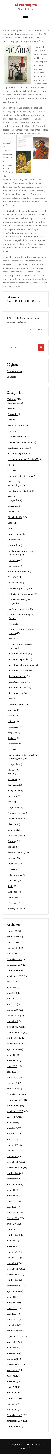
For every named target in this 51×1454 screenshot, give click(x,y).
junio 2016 (12, 1195)
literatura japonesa (18, 687)
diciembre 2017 (14, 1094)
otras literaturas (17, 704)
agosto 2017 (13, 1116)
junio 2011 (11, 1381)
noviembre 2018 (14, 1032)
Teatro (11, 470)
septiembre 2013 (15, 1285)
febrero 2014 (13, 1257)
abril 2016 (11, 1207)
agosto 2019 (13, 981)
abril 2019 (11, 1004)
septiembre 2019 (15, 976)
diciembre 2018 (14, 1026)
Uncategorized (14, 908)
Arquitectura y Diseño (19, 491)
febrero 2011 (13, 1404)
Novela (12, 623)
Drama (11, 841)
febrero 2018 (13, 1083)
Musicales (13, 880)
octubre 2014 (13, 1235)
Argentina (13, 784)
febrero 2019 (13, 1015)
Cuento (12, 618)
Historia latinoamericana (20, 442)
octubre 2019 (13, 970)
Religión (12, 732)
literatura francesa (18, 670)
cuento (12, 633)
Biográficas (13, 807)
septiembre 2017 (15, 1111)
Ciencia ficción (15, 517)
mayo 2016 (12, 1201)
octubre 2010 (13, 1426)
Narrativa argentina (18, 453)
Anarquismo (14, 402)
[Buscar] (41, 347)
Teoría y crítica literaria (20, 476)
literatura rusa (16, 693)
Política (11, 721)
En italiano (14, 565)
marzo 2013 (12, 1319)
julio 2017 (11, 1122)
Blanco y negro (15, 813)
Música (11, 710)
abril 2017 (11, 1139)
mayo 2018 (12, 1066)
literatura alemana (18, 653)
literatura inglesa (17, 676)
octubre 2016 (13, 1173)
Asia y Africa (14, 790)
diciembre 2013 (14, 1268)
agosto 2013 (13, 1291)
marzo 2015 (12, 1229)
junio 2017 (12, 1128)
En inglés (13, 560)
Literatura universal (18, 644)
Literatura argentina (18, 614)
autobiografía (15, 758)
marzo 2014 (13, 1252)
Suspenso (12, 891)
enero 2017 (12, 1156)
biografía (13, 764)
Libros (10, 481)
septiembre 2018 (15, 1043)
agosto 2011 (13, 1370)
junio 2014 (12, 1246)
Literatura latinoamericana (21, 629)
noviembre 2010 (15, 1420)
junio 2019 (12, 993)
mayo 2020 (12, 942)
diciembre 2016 (14, 1162)
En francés (14, 554)
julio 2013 (11, 1297)
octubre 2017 (13, 1105)
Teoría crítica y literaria (20, 755)
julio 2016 (11, 1190)
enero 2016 (12, 1223)
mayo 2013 (12, 1308)
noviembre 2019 (15, 964)
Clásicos (12, 824)
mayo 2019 (12, 998)
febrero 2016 (13, 1218)
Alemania (12, 779)
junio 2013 (12, 1302)
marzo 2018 (12, 1077)
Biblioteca (11, 399)
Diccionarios (14, 539)
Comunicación (15, 534)
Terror (11, 897)
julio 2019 (11, 987)
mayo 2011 (12, 1387)
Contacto (11, 376)
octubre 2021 (13, 936)
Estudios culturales (17, 425)
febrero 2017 (13, 1150)
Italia (10, 869)
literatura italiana (17, 681)
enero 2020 (12, 953)
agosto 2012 (13, 1342)
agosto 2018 (13, 1049)
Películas (11, 770)
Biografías (13, 414)
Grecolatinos (14, 582)
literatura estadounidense (22, 665)
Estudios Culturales (17, 571)
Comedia (12, 830)
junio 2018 (12, 1060)
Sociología (13, 743)
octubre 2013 (13, 1280)
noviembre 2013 (14, 1274)
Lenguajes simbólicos (18, 448)
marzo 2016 (12, 1212)
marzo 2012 (12, 1359)
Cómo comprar (14, 371)
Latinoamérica (15, 875)
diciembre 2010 (14, 1415)
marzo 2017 (12, 1145)
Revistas (12, 738)
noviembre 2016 (14, 1167)
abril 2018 (11, 1071)
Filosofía (12, 431)
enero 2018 (12, 1088)
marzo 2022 (13, 931)
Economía (13, 545)
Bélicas (11, 801)
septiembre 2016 (15, 1178)
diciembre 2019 (14, 959)
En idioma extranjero (18, 551)
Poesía (11, 464)
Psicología (13, 726)
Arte (37, 301)
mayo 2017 (12, 1133)
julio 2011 (11, 1375)
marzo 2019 (13, 1010)
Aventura (12, 796)
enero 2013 (12, 1325)
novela (12, 638)
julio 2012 (11, 1347)
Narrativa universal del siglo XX (23, 459)
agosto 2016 (13, 1184)
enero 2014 (12, 1263)
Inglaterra (13, 863)
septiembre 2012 (15, 1336)
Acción (11, 773)
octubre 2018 (13, 1038)
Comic (11, 528)
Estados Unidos (16, 852)
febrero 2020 (13, 948)
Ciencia (11, 511)
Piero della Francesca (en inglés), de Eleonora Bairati (24, 320)
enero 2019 (12, 1021)
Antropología (14, 485)
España (11, 846)
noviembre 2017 (14, 1100)
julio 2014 (11, 1240)
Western (12, 903)
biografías (14, 500)
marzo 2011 (12, 1398)
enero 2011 (12, 1409)
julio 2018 (11, 1055)
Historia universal (17, 599)
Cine (10, 419)
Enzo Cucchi (36, 329)
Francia (11, 858)
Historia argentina (17, 436)
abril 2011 (11, 1392)
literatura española (18, 659)
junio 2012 (12, 1353)
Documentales (15, 835)
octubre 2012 (13, 1330)
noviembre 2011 (14, 1364)
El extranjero (26, 5)
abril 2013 (11, 1313)
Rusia (10, 886)
